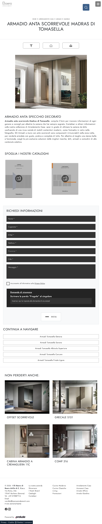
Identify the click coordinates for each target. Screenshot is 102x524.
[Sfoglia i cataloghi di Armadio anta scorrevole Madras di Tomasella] (70, 46)
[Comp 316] (75, 441)
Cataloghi (32, 493)
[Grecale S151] (75, 397)
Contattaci (32, 496)
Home (34, 19)
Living (55, 491)
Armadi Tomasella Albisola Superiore (51, 348)
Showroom (33, 488)
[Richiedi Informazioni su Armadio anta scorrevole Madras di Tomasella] (51, 46)
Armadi (58, 19)
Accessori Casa (82, 488)
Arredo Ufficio (82, 491)
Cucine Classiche (59, 488)
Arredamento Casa (46, 19)
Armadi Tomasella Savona (51, 342)
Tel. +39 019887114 (13, 496)
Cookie (11, 522)
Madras (67, 19)
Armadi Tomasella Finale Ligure (51, 360)
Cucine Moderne (59, 485)
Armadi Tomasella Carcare (51, 354)
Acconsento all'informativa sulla (27, 283)
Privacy (4, 522)
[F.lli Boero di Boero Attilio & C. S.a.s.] (51, 4)
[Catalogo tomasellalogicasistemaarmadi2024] (19, 178)
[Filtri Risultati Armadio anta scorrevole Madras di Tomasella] (31, 46)
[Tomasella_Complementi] (65, 178)
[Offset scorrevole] (27, 397)
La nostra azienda (35, 485)
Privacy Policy (40, 283)
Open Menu (98, 4)
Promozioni (57, 493)
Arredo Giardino (82, 493)
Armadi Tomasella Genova (51, 336)
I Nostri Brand (34, 491)
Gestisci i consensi (24, 522)
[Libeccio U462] (90, 46)
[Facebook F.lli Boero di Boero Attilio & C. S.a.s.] (6, 509)
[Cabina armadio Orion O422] (11, 46)
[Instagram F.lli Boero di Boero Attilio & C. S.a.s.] (9, 509)
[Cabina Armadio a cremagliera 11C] (27, 441)
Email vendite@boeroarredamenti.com (15, 500)
